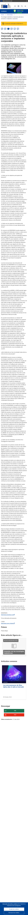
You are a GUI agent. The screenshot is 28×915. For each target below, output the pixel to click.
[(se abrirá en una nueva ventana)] (6, 5)
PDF (15, 714)
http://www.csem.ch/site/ (7, 623)
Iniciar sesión (15, 6)
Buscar (21, 6)
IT (14, 28)
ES (8, 28)
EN (5, 28)
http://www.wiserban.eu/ (7, 614)
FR (11, 28)
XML (15, 710)
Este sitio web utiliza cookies (10, 903)
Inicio (2, 14)
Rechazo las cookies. (14, 912)
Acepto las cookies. (14, 909)
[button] (18, 6)
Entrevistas (10, 14)
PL (17, 28)
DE (2, 28)
